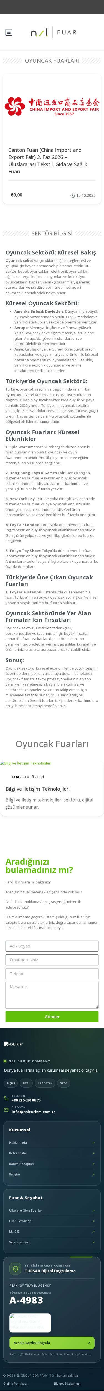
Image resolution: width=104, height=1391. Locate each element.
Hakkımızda (52, 1142)
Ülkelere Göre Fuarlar (52, 1210)
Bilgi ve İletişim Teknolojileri (38, 788)
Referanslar (52, 1153)
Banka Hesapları (52, 1164)
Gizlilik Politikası (15, 1383)
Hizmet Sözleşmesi (67, 1383)
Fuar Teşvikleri (52, 1221)
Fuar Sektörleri (28, 776)
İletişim (52, 1174)
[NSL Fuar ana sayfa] (27, 1048)
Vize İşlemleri (52, 1242)
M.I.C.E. (52, 1231)
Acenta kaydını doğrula (52, 1342)
